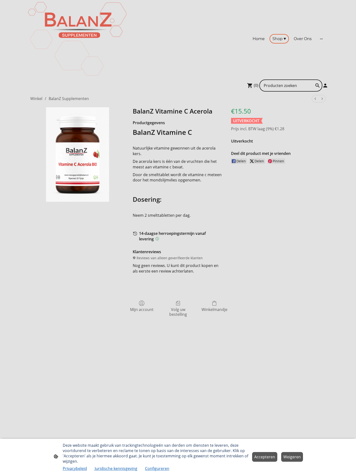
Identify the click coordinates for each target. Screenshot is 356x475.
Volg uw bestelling (178, 312)
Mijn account (142, 309)
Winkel (36, 98)
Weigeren (292, 457)
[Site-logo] (77, 39)
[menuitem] (315, 98)
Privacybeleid (75, 468)
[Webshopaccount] (325, 85)
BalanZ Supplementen (69, 98)
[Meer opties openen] (321, 38)
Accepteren (264, 457)
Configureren (157, 468)
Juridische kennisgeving (116, 468)
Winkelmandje (214, 309)
